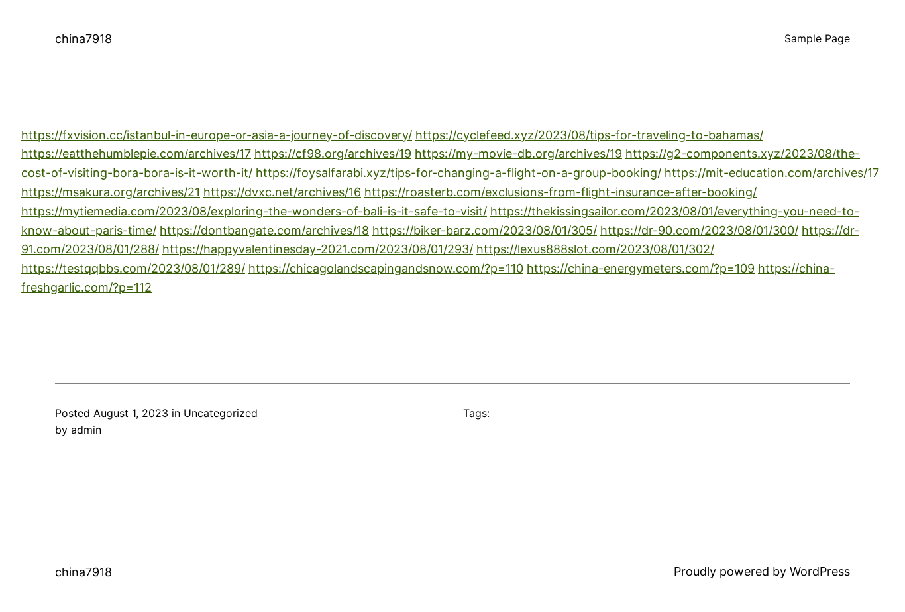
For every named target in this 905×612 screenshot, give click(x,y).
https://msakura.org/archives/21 (110, 192)
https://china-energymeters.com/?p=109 (641, 268)
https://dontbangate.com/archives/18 (264, 230)
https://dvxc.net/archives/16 (282, 192)
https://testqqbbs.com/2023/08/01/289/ (133, 268)
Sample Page (817, 38)
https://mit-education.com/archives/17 (772, 173)
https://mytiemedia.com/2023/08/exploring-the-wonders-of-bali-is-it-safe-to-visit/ (254, 211)
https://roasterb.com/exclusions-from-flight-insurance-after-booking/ (560, 192)
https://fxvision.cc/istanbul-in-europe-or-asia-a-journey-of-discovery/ (216, 135)
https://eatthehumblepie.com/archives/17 (136, 153)
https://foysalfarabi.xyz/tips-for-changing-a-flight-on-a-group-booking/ (458, 173)
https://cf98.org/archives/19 (332, 153)
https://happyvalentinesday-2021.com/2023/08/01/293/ (317, 249)
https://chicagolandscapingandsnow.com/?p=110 (385, 268)
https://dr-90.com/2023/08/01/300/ (699, 230)
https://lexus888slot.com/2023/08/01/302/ (595, 249)
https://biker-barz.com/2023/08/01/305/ (484, 230)
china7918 (83, 39)
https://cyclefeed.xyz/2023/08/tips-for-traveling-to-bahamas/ (589, 135)
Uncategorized (221, 413)
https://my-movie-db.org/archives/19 (518, 153)
